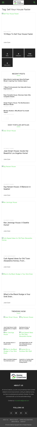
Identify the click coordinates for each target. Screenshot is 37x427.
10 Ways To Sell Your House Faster (18, 34)
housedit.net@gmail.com (22, 400)
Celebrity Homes (8, 98)
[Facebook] (11, 413)
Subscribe (7, 58)
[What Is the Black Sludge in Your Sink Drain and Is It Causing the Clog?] (18, 281)
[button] (3, 2)
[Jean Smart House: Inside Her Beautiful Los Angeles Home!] (18, 138)
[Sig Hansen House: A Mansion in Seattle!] (18, 173)
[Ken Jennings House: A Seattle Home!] (18, 209)
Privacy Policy (14, 419)
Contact (23, 421)
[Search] (34, 2)
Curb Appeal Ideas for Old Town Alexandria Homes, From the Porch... (25, 344)
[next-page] (7, 118)
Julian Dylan (7, 42)
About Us (5, 419)
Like (7, 49)
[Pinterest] (21, 413)
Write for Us (15, 421)
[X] (26, 413)
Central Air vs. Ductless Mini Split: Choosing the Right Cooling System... (26, 361)
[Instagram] (16, 413)
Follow (18, 49)
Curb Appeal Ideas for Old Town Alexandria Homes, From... (17, 259)
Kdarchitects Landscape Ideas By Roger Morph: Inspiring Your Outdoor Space (16, 80)
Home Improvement (9, 90)
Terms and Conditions (26, 419)
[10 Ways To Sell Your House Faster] (18, 21)
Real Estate (7, 31)
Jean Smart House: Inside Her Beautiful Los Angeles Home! (16, 152)
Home (3, 6)
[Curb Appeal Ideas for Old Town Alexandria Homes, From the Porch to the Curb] (18, 245)
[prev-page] (5, 118)
